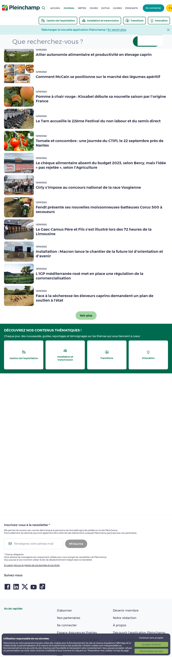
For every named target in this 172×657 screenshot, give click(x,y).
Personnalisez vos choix (151, 651)
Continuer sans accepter (151, 638)
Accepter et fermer (151, 644)
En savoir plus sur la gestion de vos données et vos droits (32, 565)
